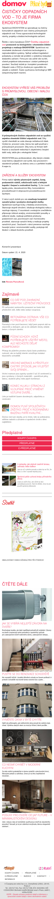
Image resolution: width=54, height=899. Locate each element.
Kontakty (41, 876)
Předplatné (27, 443)
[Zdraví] (45, 868)
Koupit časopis (27, 438)
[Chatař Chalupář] (9, 868)
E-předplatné (27, 448)
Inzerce (27, 876)
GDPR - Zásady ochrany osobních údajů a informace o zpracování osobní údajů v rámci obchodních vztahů (27, 895)
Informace (10, 879)
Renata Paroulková (15, 282)
